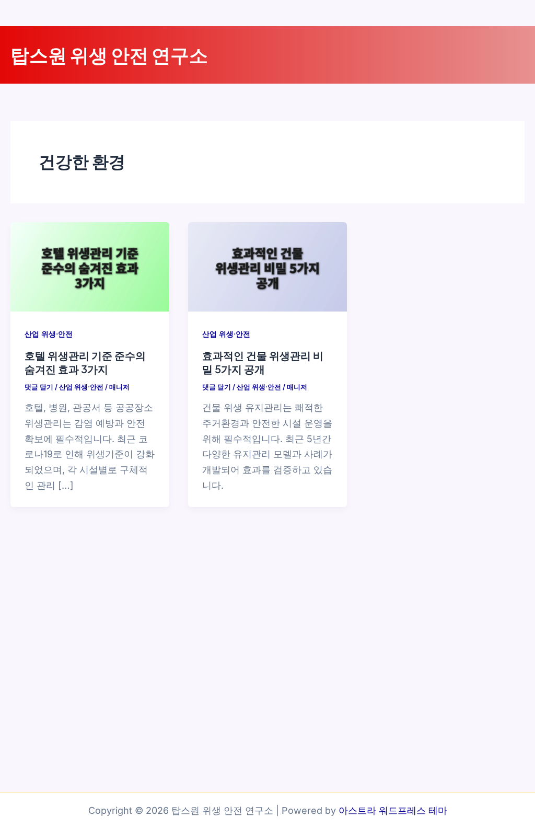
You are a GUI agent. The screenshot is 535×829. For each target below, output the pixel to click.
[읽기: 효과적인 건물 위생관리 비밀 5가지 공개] (267, 265)
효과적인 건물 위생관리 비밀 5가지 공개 (262, 362)
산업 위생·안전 (49, 333)
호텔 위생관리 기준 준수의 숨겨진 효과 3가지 (85, 362)
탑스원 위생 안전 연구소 (109, 54)
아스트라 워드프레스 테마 (393, 810)
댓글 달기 (39, 387)
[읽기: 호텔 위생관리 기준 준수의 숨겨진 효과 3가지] (89, 265)
